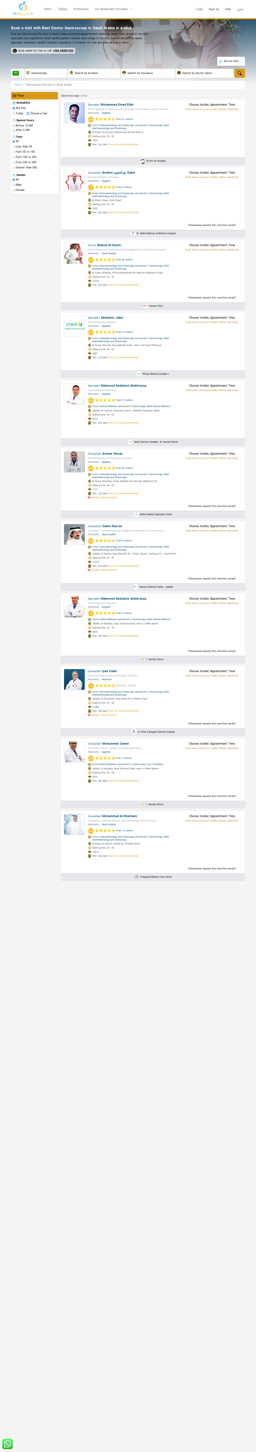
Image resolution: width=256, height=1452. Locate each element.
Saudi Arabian (109, 253)
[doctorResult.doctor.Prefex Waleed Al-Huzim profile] (74, 253)
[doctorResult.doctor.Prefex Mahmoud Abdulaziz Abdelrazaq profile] (74, 606)
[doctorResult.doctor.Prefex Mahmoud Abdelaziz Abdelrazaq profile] (74, 393)
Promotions (81, 9)
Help (228, 9)
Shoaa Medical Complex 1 (156, 373)
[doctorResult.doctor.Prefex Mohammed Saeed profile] (74, 751)
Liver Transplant (155, 764)
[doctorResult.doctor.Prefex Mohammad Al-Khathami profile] (74, 824)
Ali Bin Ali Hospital (156, 160)
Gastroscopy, (156, 125)
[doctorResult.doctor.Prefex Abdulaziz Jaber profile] (74, 325)
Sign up (214, 9)
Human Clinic (156, 305)
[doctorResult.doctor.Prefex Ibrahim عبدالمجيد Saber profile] (74, 180)
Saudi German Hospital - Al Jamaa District (156, 441)
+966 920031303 (63, 51)
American (107, 679)
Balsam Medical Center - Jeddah (156, 586)
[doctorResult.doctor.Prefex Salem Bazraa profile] (74, 534)
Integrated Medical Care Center (156, 876)
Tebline (62, 9)
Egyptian (106, 113)
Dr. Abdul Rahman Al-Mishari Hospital (156, 233)
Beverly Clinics (156, 659)
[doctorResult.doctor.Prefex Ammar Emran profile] (74, 461)
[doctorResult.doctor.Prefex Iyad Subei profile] (74, 679)
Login (199, 9)
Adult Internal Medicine (158, 406)
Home (48, 9)
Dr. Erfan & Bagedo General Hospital (156, 731)
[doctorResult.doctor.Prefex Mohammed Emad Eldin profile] (74, 112)
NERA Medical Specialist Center (156, 514)
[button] (114, 9)
